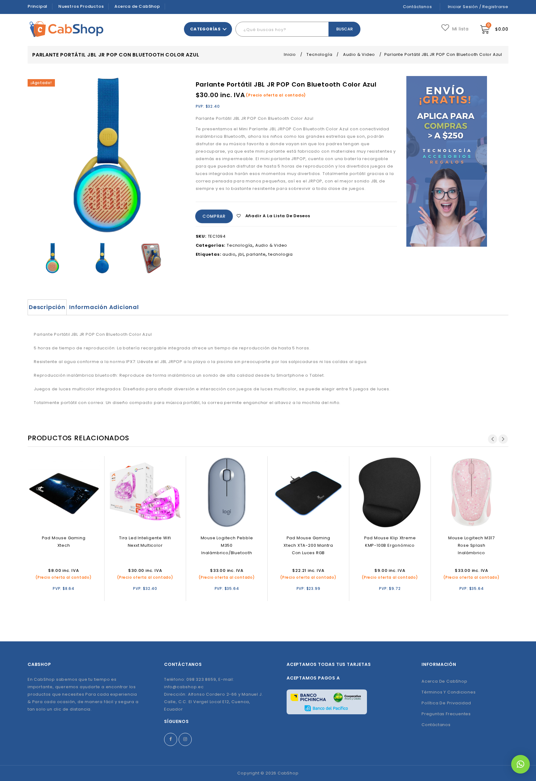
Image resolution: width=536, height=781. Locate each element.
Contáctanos (417, 7)
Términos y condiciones (449, 692)
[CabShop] (66, 29)
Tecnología (319, 54)
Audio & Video (359, 54)
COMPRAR (214, 216)
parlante (256, 254)
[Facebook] (170, 739)
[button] (520, 764)
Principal (37, 6)
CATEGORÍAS (205, 29)
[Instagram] (185, 739)
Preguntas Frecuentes (446, 714)
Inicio (290, 54)
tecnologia (280, 254)
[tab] (47, 307)
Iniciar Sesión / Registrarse (478, 7)
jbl (240, 254)
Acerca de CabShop (137, 6)
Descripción (47, 307)
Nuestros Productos (81, 6)
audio (228, 254)
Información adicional (104, 307)
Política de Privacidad (446, 703)
